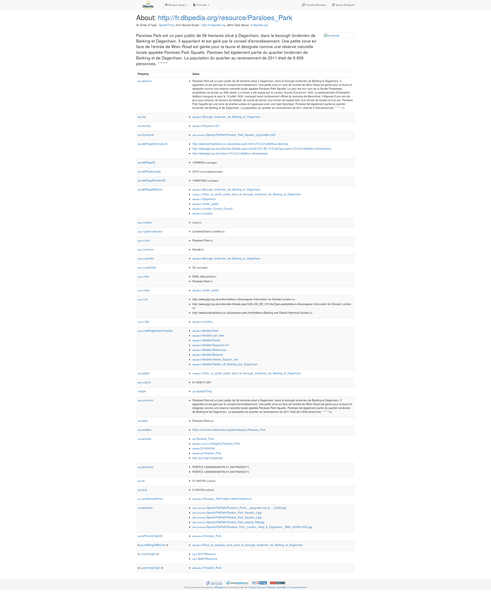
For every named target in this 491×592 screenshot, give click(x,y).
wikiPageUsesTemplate (155, 331)
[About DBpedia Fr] (147, 5)
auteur (145, 222)
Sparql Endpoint (345, 5)
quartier (146, 258)
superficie (147, 267)
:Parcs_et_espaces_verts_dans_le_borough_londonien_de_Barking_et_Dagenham (247, 545)
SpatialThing (166, 25)
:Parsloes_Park (203, 439)
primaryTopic (150, 568)
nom (144, 240)
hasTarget (148, 554)
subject (144, 373)
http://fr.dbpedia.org (213, 25)
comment (145, 400)
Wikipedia (219, 587)
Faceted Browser (315, 5)
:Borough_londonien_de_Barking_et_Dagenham (226, 117)
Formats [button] (202, 5)
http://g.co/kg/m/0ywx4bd (207, 458)
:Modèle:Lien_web (208, 335)
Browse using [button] (176, 5)
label (143, 421)
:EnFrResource (204, 554)
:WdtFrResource (204, 559)
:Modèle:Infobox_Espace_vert (215, 359)
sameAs (144, 439)
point (144, 382)
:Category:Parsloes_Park (216, 443)
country (144, 126)
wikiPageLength (149, 171)
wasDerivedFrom (150, 499)
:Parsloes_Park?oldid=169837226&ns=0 (222, 499)
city (142, 117)
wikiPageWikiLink (150, 189)
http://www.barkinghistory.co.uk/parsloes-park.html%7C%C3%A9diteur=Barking (240, 144)
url (143, 299)
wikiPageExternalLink (152, 144)
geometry (145, 467)
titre (143, 276)
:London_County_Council (212, 208)
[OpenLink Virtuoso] (213, 582)
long (142, 490)
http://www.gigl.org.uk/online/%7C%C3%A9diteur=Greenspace (230, 153)
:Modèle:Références (209, 350)
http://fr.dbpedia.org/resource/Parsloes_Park (225, 17)
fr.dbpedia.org (259, 25)
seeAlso (145, 430)
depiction (145, 508)
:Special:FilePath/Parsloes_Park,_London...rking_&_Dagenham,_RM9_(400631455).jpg (252, 527)
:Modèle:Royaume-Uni (210, 345)
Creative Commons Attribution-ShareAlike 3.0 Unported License (277, 587)
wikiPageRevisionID (152, 180)
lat (141, 481)
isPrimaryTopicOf (150, 536)
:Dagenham (204, 199)
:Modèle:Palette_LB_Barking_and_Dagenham (224, 364)
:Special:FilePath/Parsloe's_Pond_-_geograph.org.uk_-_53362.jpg (239, 508)
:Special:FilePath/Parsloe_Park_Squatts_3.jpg (226, 517)
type (144, 290)
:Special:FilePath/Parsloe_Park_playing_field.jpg (228, 522)
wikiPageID (146, 162)
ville (143, 322)
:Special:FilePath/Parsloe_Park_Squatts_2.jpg (226, 512)
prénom (146, 249)
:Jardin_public (205, 204)
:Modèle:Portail (206, 340)
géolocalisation (150, 231)
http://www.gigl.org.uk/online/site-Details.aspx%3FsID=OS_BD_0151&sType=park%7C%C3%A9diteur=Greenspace (261, 148)
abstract (145, 81)
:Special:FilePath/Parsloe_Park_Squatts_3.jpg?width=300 (233, 135)
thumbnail (146, 135)
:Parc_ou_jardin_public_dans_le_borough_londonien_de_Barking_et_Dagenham (246, 194)
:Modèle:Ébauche (207, 354)
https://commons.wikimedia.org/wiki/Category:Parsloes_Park (228, 430)
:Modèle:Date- (205, 331)
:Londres (202, 213)
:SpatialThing (202, 391)
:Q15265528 (203, 448)
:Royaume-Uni (205, 126)
